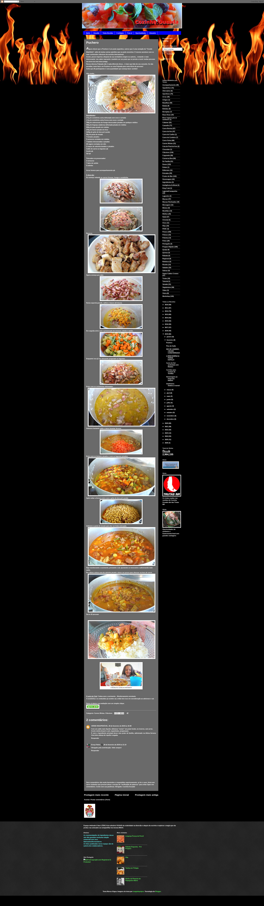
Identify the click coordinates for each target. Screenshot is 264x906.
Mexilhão (165, 211)
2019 (167, 334)
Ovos (164, 223)
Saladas (165, 267)
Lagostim (165, 196)
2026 (167, 443)
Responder (95, 738)
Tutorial (165, 281)
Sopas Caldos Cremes (170, 273)
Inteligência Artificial (169, 185)
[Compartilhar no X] (119, 713)
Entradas (165, 173)
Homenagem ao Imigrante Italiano (171, 378)
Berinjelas (166, 112)
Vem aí (129, 33)
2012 (167, 311)
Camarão (165, 125)
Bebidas (165, 109)
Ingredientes (166, 182)
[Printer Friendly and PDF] (92, 708)
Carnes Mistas (99, 713)
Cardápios (120, 33)
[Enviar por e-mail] (115, 713)
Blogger (158, 891)
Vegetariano (166, 287)
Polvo (164, 241)
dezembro (170, 419)
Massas (165, 199)
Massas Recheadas (169, 202)
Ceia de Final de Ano (169, 146)
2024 (167, 436)
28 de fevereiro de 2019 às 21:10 (115, 745)
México (165, 208)
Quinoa (165, 252)
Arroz (164, 97)
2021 (167, 426)
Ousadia (96, 33)
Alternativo (166, 91)
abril (168, 393)
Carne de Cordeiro (169, 137)
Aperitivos (166, 94)
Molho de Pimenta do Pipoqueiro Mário (133, 879)
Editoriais (165, 170)
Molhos (165, 214)
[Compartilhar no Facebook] (121, 713)
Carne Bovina (167, 128)
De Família (166, 161)
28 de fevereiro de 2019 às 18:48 (120, 726)
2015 (167, 321)
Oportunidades (140, 33)
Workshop (166, 296)
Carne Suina (166, 140)
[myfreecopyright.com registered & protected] (99, 862)
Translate (170, 54)
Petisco (165, 235)
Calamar (165, 122)
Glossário (152, 33)
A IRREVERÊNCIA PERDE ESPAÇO (172, 358)
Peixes (164, 232)
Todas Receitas (108, 33)
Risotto (165, 264)
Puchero (169, 343)
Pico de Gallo (171, 346)
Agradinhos (166, 88)
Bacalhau (165, 103)
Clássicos (108, 713)
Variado (165, 284)
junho (169, 399)
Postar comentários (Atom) (100, 799)
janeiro (169, 337)
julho (169, 403)
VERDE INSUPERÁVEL (99, 726)
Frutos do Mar (167, 176)
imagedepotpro (138, 891)
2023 (167, 433)
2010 (167, 304)
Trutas (164, 278)
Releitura (165, 261)
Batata (164, 106)
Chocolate (166, 149)
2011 (167, 308)
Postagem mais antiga (146, 795)
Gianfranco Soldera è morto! (173, 384)
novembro (170, 416)
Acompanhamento (169, 85)
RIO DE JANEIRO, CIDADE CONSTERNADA (173, 351)
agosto (169, 406)
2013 (167, 314)
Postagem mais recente (96, 795)
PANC (164, 229)
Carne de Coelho (168, 134)
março (169, 390)
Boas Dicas (166, 115)
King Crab (166, 188)
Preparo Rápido (168, 247)
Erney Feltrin (95, 745)
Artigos (165, 100)
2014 (167, 318)
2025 (167, 439)
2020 (167, 423)
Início (88, 33)
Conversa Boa (167, 158)
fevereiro (170, 340)
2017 (167, 327)
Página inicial (122, 795)
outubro (170, 412)
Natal (164, 217)
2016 (167, 324)
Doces (164, 164)
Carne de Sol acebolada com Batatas (172, 364)
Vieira (164, 293)
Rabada (165, 255)
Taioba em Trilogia (131, 868)
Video (164, 290)
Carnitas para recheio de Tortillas (171, 371)
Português (166, 244)
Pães (164, 226)
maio (169, 396)
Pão (126, 857)
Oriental (165, 220)
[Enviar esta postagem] (127, 713)
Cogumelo (166, 155)
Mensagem (166, 205)
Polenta (165, 238)
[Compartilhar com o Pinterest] (123, 713)
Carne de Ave (167, 131)
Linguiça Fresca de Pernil (134, 836)
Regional (165, 258)
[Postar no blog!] (117, 713)
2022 (167, 430)
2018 (167, 331)
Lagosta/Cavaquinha (169, 191)
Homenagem (166, 179)
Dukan (164, 167)
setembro (170, 409)
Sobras (165, 270)
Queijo (164, 250)
